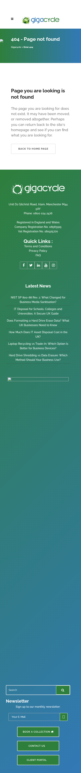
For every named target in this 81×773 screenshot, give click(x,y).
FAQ (38, 255)
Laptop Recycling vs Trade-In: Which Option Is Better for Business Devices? (38, 346)
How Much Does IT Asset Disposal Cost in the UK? (38, 334)
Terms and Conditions (38, 246)
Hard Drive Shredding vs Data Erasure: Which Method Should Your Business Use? (38, 357)
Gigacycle (16, 47)
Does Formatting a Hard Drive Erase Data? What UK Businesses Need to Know (38, 323)
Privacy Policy (38, 250)
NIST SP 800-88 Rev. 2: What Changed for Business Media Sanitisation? (38, 300)
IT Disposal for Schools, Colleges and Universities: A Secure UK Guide (38, 311)
